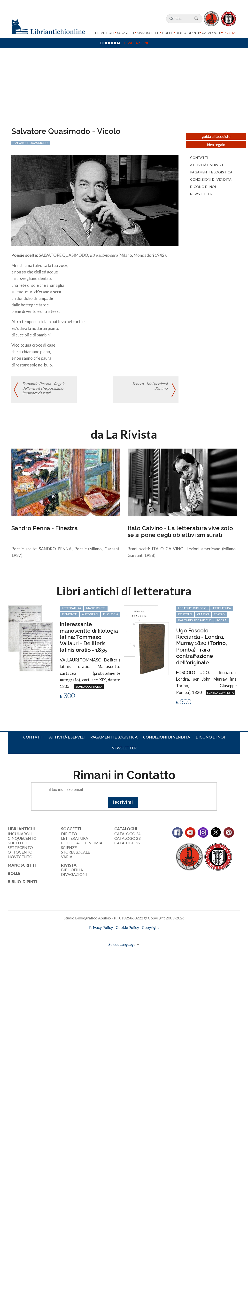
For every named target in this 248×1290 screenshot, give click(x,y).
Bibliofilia (110, 43)
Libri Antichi (103, 33)
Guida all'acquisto (216, 136)
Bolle (167, 33)
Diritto (69, 833)
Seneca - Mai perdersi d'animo (150, 385)
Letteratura (74, 838)
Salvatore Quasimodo (31, 143)
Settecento (20, 847)
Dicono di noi (203, 187)
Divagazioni (136, 43)
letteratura (71, 608)
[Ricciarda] (152, 648)
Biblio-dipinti (187, 33)
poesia (221, 620)
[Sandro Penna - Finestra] (65, 482)
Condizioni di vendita (211, 179)
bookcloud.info (133, 935)
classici (203, 614)
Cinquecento (22, 838)
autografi (90, 614)
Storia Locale (75, 852)
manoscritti (95, 608)
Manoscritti (148, 33)
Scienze (69, 847)
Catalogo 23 (127, 838)
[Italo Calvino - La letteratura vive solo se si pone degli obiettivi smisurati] (182, 482)
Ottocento (20, 852)
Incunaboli (20, 833)
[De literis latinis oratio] (36, 646)
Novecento (20, 856)
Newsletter (201, 194)
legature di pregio (192, 608)
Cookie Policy (127, 927)
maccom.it (109, 935)
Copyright (150, 927)
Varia (66, 856)
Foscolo (185, 614)
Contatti (199, 158)
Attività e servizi (206, 165)
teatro (219, 614)
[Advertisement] (124, 90)
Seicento (17, 842)
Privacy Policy (101, 927)
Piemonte (69, 614)
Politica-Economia (81, 842)
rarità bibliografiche (194, 620)
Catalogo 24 (127, 833)
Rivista (229, 33)
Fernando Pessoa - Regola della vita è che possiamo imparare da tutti (43, 388)
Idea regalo (216, 144)
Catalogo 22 (127, 842)
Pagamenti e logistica (211, 172)
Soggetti (125, 33)
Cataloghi (211, 33)
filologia (110, 614)
